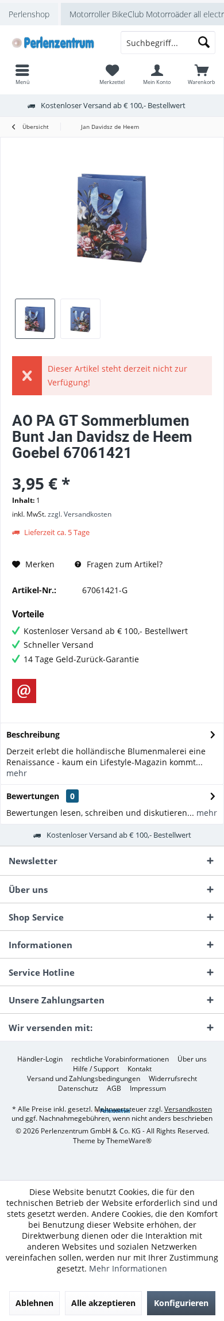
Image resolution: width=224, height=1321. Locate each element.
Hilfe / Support (96, 1069)
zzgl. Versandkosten (79, 514)
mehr (16, 773)
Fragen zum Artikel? (123, 564)
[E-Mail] (24, 691)
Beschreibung (33, 734)
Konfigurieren (181, 1302)
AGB (114, 1088)
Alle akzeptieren (103, 1302)
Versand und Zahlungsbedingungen (83, 1078)
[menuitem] (201, 74)
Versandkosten (188, 1109)
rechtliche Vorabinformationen (120, 1059)
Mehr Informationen (128, 1268)
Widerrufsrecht (173, 1078)
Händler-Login (40, 1059)
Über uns (192, 1059)
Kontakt (140, 1069)
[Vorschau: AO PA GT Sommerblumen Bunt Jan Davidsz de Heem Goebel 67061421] (35, 319)
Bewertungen (32, 796)
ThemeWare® (129, 1141)
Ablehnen (34, 1302)
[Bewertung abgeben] (112, 468)
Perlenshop (29, 14)
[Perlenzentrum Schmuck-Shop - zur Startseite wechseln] (56, 42)
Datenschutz (78, 1088)
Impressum (148, 1088)
